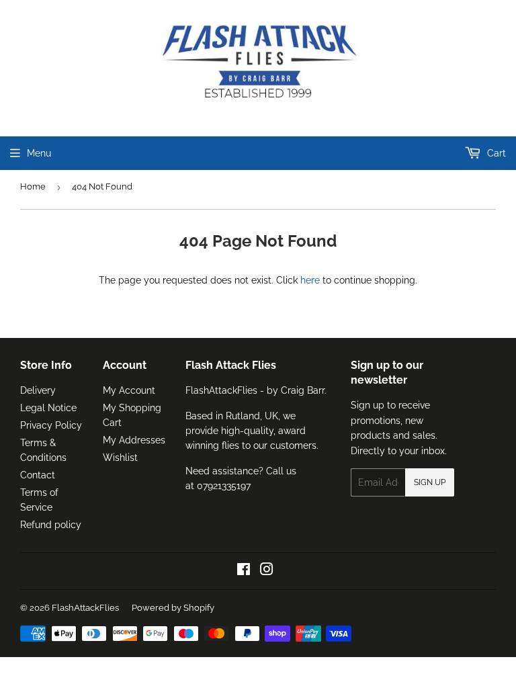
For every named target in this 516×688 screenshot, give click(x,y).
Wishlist (120, 457)
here (310, 280)
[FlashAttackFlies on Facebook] (243, 571)
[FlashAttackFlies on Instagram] (266, 571)
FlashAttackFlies (85, 608)
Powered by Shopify (173, 608)
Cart (495, 153)
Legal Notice (48, 407)
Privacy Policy (51, 425)
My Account (129, 390)
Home (33, 186)
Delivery (38, 390)
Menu (39, 153)
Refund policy (50, 524)
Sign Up (429, 482)
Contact (37, 475)
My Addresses (134, 440)
